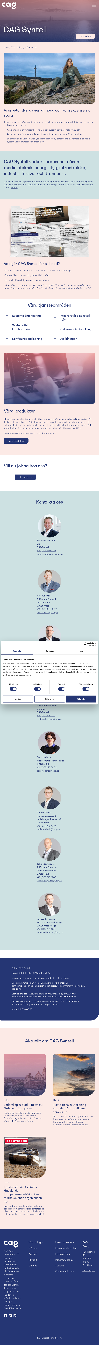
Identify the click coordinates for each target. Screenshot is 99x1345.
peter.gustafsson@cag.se (50, 554)
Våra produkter (16, 440)
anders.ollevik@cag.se (48, 829)
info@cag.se (88, 1270)
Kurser (14, 187)
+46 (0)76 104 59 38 (46, 550)
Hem (6, 47)
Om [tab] (81, 651)
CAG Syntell (31, 47)
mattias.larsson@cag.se (49, 719)
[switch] (37, 689)
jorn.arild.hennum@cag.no (50, 932)
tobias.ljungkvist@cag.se (49, 880)
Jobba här (85, 36)
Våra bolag (16, 47)
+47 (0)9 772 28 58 (46, 929)
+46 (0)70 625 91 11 (46, 715)
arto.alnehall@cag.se (47, 612)
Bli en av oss (25, 477)
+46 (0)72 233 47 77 (46, 826)
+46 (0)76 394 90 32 (47, 609)
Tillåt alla (81, 699)
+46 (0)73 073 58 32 (47, 767)
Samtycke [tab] (17, 651)
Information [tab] (49, 651)
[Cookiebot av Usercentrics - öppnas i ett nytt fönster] (85, 644)
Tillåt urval (49, 699)
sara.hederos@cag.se (48, 771)
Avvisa (18, 699)
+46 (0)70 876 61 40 (46, 877)
